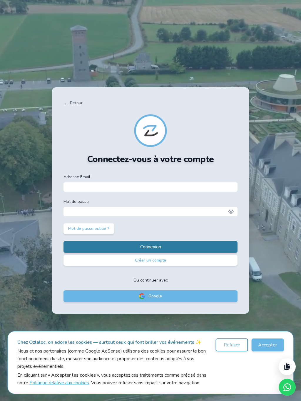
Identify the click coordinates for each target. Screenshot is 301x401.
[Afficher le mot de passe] (231, 212)
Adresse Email (76, 177)
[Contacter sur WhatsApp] (287, 387)
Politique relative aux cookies (59, 383)
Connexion (150, 247)
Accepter (267, 345)
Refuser (232, 345)
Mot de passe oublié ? (88, 228)
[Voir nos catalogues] (287, 366)
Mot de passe (76, 201)
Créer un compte (150, 260)
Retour (73, 103)
